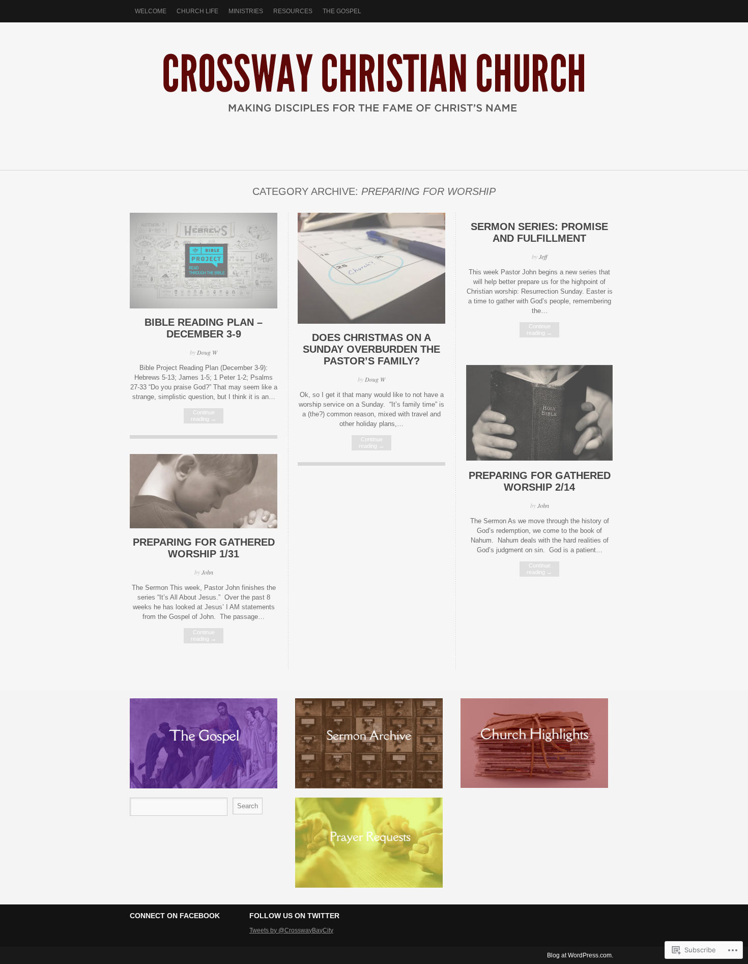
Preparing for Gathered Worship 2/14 (540, 481)
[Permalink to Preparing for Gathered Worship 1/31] (203, 526)
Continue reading (203, 415)
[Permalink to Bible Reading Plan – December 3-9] (203, 306)
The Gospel (342, 11)
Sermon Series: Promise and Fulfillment (539, 232)
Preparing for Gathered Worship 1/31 (204, 547)
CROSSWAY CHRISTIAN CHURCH (374, 91)
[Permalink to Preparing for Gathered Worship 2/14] (539, 459)
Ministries (245, 11)
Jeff (543, 256)
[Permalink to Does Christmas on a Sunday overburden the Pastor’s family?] (371, 321)
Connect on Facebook (175, 916)
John (543, 505)
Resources (292, 11)
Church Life (197, 11)
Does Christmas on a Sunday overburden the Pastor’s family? (371, 349)
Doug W (207, 352)
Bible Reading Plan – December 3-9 (204, 328)
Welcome (150, 11)
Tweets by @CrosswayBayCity (291, 930)
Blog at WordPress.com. (580, 955)
